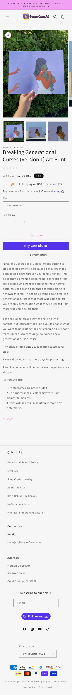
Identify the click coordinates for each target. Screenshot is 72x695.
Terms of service (46, 687)
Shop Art (12, 470)
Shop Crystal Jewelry (19, 479)
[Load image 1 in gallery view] (14, 131)
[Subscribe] (54, 603)
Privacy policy (28, 687)
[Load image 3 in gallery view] (58, 131)
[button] (7, 17)
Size (5, 198)
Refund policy (60, 681)
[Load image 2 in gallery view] (36, 131)
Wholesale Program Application (26, 512)
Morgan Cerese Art (22, 681)
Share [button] (9, 419)
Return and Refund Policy (22, 462)
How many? (9, 214)
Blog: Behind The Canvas (22, 496)
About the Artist (17, 487)
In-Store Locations (18, 504)
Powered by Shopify (40, 681)
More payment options (36, 254)
